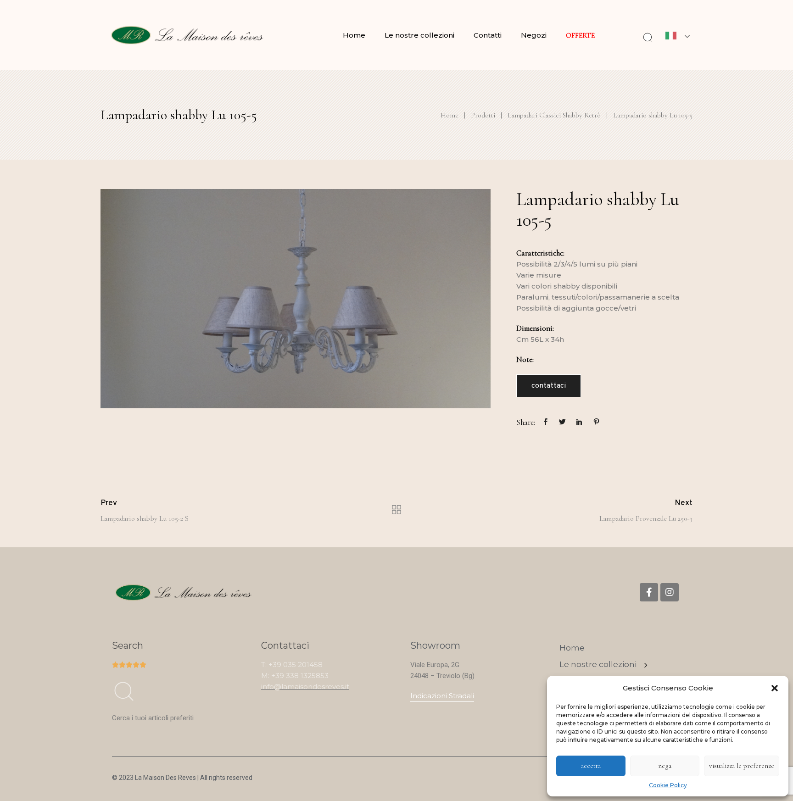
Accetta (591, 766)
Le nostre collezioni (419, 35)
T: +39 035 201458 (292, 664)
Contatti (488, 35)
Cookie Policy (668, 785)
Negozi (534, 35)
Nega (664, 766)
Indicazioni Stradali (442, 695)
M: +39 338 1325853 (295, 675)
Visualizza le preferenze (741, 766)
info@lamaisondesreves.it (305, 686)
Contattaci (548, 385)
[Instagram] (669, 592)
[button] (774, 688)
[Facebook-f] (649, 592)
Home (354, 35)
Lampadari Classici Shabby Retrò (554, 115)
